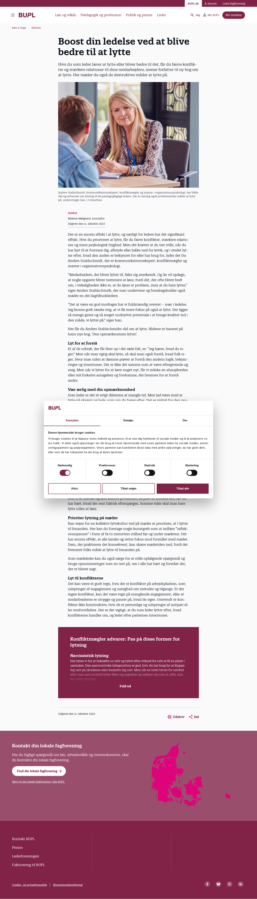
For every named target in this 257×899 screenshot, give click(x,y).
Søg (197, 15)
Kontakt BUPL (23, 839)
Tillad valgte (128, 488)
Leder (161, 15)
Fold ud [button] (126, 686)
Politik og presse (139, 15)
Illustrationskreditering (68, 885)
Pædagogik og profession (101, 15)
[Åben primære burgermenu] (13, 15)
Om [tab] (184, 420)
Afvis (74, 488)
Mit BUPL (213, 15)
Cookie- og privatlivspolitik (29, 885)
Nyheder (36, 27)
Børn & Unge (19, 27)
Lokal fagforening (234, 3)
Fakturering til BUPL (28, 865)
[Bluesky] (218, 884)
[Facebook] (207, 884)
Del (196, 717)
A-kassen (211, 3)
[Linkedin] (240, 884)
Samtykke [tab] (72, 420)
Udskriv (179, 717)
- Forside (28, 15)
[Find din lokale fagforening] (191, 806)
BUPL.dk (193, 3)
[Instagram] (229, 884)
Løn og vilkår (65, 15)
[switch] (107, 473)
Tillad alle (182, 488)
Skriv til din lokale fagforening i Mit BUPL (38, 781)
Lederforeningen (25, 856)
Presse (17, 847)
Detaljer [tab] (128, 420)
